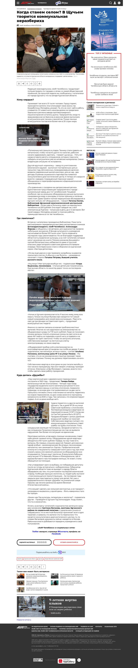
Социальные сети (110, 626)
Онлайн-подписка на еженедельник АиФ (64, 626)
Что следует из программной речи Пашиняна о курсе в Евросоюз (107, 168)
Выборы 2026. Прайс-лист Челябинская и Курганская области (52, 631)
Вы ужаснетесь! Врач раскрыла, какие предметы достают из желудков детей (104, 59)
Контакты (98, 626)
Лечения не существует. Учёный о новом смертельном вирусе (107, 106)
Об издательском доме (40, 626)
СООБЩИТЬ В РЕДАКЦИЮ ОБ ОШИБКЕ (87, 631)
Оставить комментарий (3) (69, 542)
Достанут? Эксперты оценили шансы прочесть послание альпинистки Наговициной (108, 135)
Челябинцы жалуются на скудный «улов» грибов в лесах (104, 93)
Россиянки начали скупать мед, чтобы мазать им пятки (106, 175)
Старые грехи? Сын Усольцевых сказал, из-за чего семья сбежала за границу (108, 121)
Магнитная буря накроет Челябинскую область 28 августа (104, 85)
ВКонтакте (63, 532)
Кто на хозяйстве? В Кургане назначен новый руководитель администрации (36, 576)
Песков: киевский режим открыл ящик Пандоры (106, 154)
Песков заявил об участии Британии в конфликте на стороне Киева (107, 161)
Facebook (56, 534)
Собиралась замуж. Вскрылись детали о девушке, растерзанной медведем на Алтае (107, 128)
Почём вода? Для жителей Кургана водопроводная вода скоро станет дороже (54, 299)
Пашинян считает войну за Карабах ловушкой (107, 182)
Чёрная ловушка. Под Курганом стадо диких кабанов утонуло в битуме (37, 582)
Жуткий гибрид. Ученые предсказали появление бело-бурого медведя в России (108, 142)
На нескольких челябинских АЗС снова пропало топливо (104, 68)
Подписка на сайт (87, 626)
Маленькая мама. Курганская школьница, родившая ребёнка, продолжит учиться (71, 582)
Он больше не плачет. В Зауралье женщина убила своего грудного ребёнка (71, 576)
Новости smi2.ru (24, 620)
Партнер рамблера (50, 660)
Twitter (35, 532)
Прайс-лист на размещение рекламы (44, 629)
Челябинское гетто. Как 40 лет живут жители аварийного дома (37, 589)
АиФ (33, 78)
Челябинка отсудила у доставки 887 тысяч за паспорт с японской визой (104, 76)
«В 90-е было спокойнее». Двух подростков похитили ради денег (107, 113)
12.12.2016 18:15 (21, 9)
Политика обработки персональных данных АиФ (76, 629)
